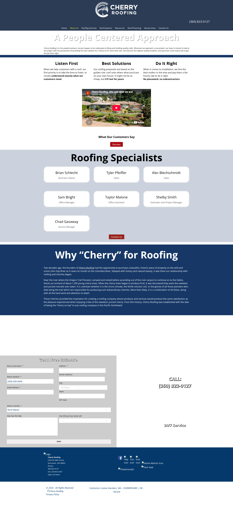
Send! (59, 441)
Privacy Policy (52, 494)
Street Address (65, 374)
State (61, 391)
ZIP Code (63, 400)
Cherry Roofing (86, 267)
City (60, 383)
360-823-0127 (53, 469)
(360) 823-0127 (199, 21)
